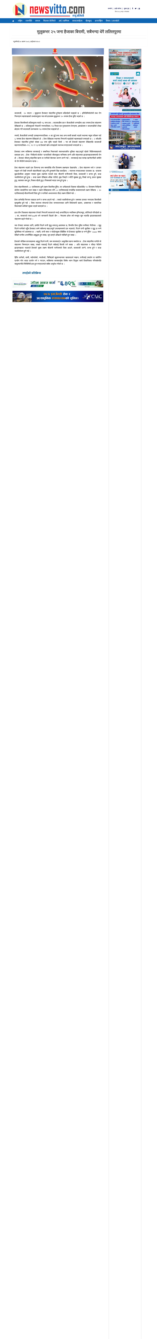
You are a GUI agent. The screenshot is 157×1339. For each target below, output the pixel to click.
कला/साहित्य (77, 21)
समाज (37, 21)
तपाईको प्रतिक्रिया (31, 273)
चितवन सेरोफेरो (49, 21)
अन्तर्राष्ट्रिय (99, 21)
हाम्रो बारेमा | (118, 8)
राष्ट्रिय (20, 21)
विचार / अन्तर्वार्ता (112, 21)
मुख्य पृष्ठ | (128, 8)
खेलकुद (89, 21)
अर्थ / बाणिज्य (64, 21)
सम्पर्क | (111, 8)
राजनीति (29, 21)
